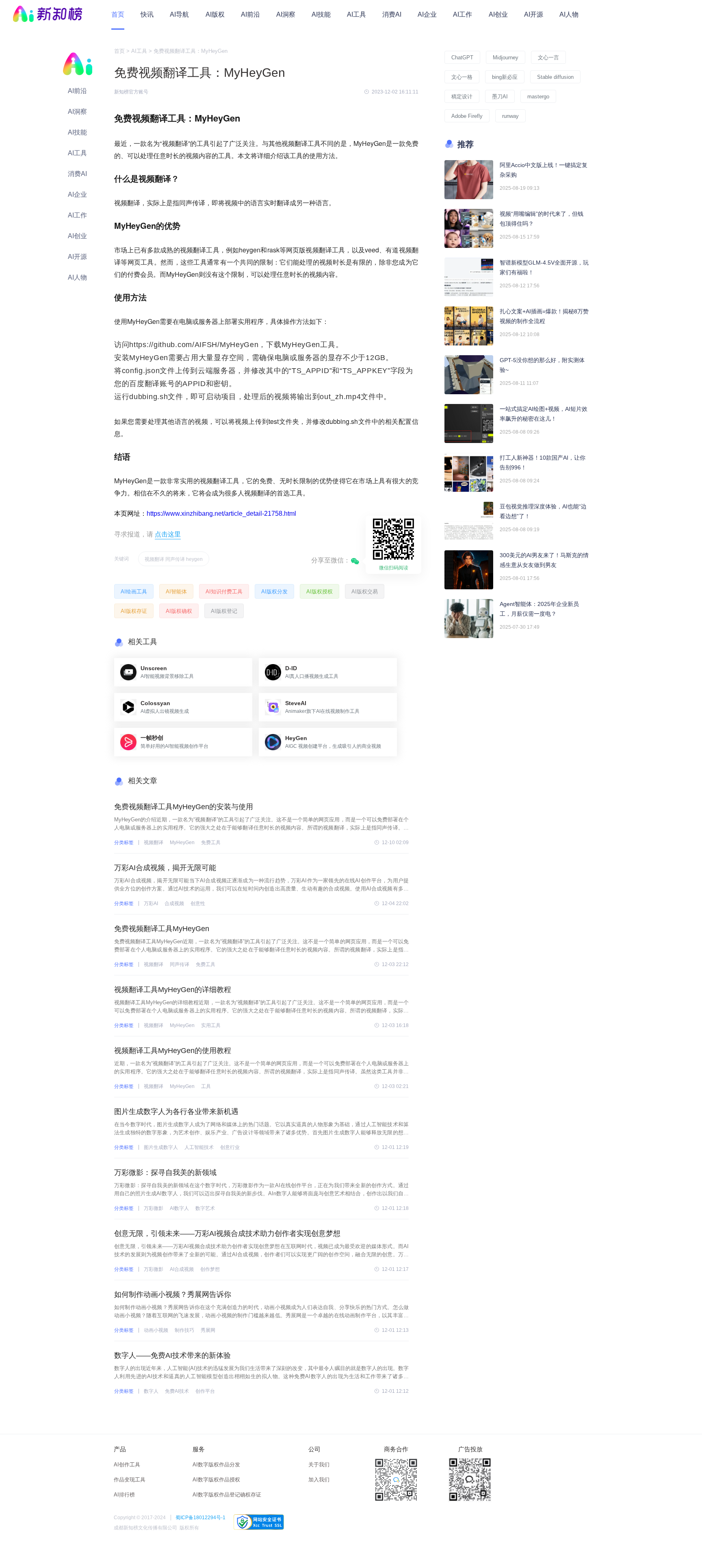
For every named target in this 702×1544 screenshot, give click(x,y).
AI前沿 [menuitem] (250, 14)
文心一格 (461, 77)
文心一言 (548, 57)
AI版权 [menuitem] (215, 14)
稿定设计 (461, 96)
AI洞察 (77, 111)
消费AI (77, 173)
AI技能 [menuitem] (321, 14)
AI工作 (77, 215)
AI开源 (77, 256)
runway (510, 116)
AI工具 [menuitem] (356, 14)
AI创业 (77, 235)
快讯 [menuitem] (147, 14)
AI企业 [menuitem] (427, 14)
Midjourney (505, 57)
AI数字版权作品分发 (216, 1464)
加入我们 (318, 1480)
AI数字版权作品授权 (216, 1480)
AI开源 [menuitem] (533, 14)
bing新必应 (505, 77)
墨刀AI (500, 96)
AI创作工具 (127, 1464)
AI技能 (77, 132)
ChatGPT (462, 57)
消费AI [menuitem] (391, 14)
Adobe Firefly (467, 116)
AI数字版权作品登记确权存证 (227, 1495)
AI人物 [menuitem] (568, 14)
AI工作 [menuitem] (462, 14)
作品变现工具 (129, 1480)
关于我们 (318, 1464)
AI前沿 (77, 90)
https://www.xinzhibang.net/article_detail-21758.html (221, 513)
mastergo (538, 96)
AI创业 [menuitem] (498, 14)
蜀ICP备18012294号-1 (200, 1517)
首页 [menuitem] (117, 14)
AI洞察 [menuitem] (285, 14)
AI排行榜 (124, 1495)
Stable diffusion (555, 77)
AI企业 (77, 194)
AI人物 (77, 277)
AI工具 (77, 153)
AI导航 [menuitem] (179, 14)
